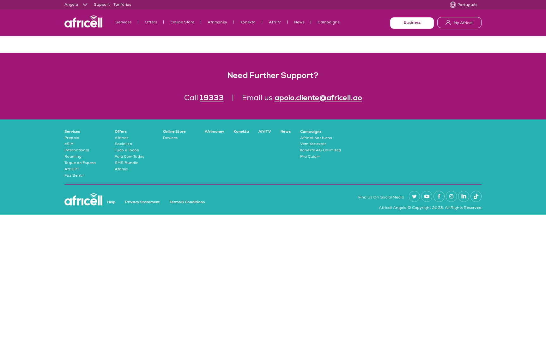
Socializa (123, 144)
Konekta (248, 23)
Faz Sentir (74, 176)
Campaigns (328, 23)
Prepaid (71, 138)
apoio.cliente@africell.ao (318, 98)
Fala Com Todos (129, 157)
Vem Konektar (313, 144)
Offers (151, 23)
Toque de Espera (80, 163)
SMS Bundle (126, 163)
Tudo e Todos (127, 151)
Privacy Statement (142, 202)
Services (123, 23)
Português (467, 5)
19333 (212, 98)
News (299, 23)
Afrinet (121, 138)
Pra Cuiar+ (310, 157)
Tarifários (122, 5)
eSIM (69, 144)
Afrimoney (217, 23)
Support (102, 5)
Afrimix (121, 170)
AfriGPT (71, 170)
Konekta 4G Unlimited (320, 151)
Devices (170, 138)
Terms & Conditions (187, 202)
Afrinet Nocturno (316, 138)
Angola (71, 5)
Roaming (73, 157)
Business (412, 23)
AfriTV (275, 23)
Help (111, 202)
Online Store (182, 23)
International (76, 151)
